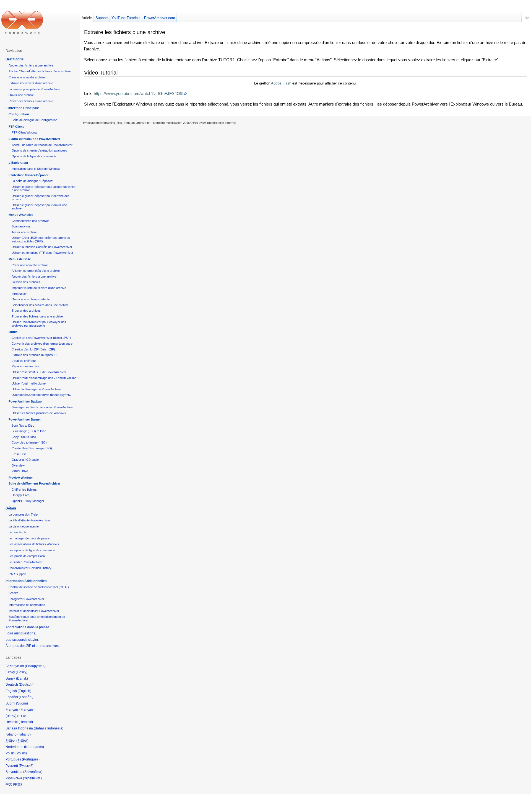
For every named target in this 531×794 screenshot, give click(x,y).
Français (26, 709)
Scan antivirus (21, 226)
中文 (17, 784)
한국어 (22, 741)
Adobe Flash (281, 83)
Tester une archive (24, 232)
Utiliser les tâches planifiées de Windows (39, 413)
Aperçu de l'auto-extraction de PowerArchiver (42, 145)
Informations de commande (27, 604)
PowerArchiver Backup (25, 401)
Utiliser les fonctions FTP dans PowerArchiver (42, 252)
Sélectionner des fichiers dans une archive (40, 305)
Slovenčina (32, 772)
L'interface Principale (22, 108)
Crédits (13, 593)
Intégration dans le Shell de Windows (36, 168)
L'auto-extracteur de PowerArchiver (34, 138)
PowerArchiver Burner (25, 419)
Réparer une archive (25, 366)
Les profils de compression (27, 556)
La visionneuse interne (24, 526)
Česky (21, 672)
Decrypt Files (21, 495)
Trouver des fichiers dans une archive (37, 316)
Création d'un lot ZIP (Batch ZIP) (33, 349)
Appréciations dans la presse (27, 627)
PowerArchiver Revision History (30, 568)
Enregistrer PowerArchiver (26, 599)
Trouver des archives (26, 310)
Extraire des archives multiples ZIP (35, 355)
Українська (32, 778)
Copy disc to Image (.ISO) (29, 442)
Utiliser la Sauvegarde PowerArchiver (37, 389)
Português (30, 759)
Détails (11, 508)
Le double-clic (18, 532)
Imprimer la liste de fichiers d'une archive (39, 288)
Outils (13, 332)
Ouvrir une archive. (22, 95)
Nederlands (34, 747)
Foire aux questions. (21, 633)
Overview (18, 465)
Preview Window (21, 477)
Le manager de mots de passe (29, 538)
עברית (11, 716)
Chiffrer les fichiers (24, 489)
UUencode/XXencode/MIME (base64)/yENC (41, 394)
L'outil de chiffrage (24, 360)
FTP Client (16, 126)
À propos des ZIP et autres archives (32, 646)
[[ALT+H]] (22, 22)
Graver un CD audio (25, 459)
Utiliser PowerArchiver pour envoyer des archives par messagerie (39, 323)
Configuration (19, 114)
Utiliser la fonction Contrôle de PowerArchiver (42, 247)
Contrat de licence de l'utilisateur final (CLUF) (39, 587)
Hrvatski (26, 722)
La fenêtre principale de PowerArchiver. (35, 89)
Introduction (19, 293)
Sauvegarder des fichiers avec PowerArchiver (43, 407)
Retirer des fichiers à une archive (31, 101)
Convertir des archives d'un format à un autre (42, 343)
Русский (26, 766)
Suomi (22, 703)
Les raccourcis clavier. (22, 640)
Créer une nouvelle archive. (27, 77)
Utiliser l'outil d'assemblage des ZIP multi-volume (44, 378)
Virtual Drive (20, 471)
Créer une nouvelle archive (30, 265)
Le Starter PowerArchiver (26, 562)
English (24, 691)
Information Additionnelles (26, 581)
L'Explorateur (18, 162)
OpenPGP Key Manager (28, 501)
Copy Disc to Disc (24, 437)
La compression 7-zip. (23, 514)
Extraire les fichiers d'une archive (31, 83)
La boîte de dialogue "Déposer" (32, 181)
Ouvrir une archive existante (31, 299)
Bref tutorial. (15, 59)
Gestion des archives (26, 282)
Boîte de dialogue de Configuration (34, 120)
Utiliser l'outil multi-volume (29, 383)
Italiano (24, 734)
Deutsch (26, 685)
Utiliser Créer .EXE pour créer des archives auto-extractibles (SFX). (41, 239)
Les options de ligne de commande (32, 550)
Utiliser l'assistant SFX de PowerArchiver (39, 372)
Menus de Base (20, 259)
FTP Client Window (24, 132)
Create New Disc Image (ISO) (32, 448)
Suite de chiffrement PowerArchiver (34, 483)
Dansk (22, 678)
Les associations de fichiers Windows (34, 544)
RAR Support (17, 574)
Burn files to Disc (23, 425)
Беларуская (35, 666)
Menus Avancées (21, 214)
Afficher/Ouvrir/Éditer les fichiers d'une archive (40, 71)
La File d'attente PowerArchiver (29, 520)
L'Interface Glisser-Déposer (28, 175)
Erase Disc (19, 454)
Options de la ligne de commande (34, 156)
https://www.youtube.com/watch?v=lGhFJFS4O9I (138, 93)
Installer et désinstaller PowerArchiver (34, 611)
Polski (21, 753)
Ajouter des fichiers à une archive (31, 65)
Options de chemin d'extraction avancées (39, 150)
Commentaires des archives (31, 220)
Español (26, 697)
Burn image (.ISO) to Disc (29, 431)
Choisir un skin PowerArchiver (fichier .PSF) (41, 337)
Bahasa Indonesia (48, 728)
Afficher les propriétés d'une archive (36, 270)
